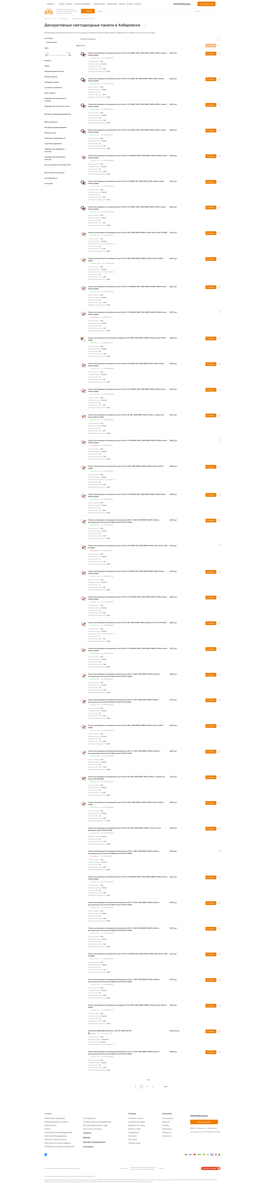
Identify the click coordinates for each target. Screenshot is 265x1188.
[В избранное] (219, 46)
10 (100, 713)
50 (100, 169)
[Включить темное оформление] (219, 4)
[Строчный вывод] (214, 39)
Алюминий (105, 1039)
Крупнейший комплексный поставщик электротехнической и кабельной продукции (67, 11)
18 (100, 66)
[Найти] (208, 11)
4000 (108, 122)
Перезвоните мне (206, 4)
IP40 (101, 61)
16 (100, 790)
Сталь (103, 1109)
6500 (108, 71)
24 (100, 454)
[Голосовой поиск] (204, 11)
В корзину (211, 53)
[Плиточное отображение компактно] (210, 39)
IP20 (101, 423)
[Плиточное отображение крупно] (205, 39)
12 (100, 143)
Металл (104, 64)
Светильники (52, 42)
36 (100, 662)
